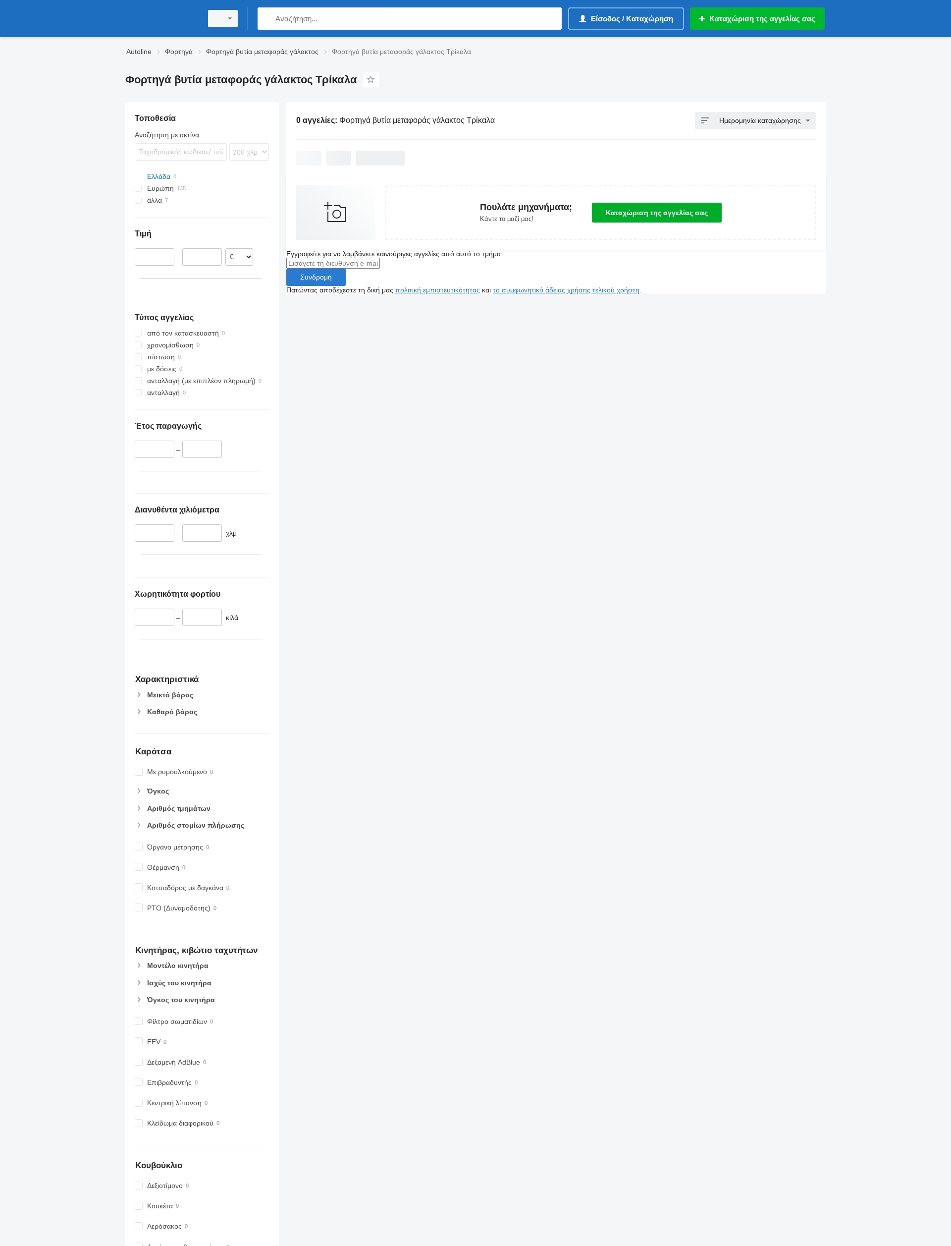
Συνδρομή (316, 277)
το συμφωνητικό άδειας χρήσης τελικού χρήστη (566, 290)
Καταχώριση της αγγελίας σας (657, 213)
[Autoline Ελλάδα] (161, 18)
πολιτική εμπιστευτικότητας (437, 290)
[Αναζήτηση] (267, 18)
